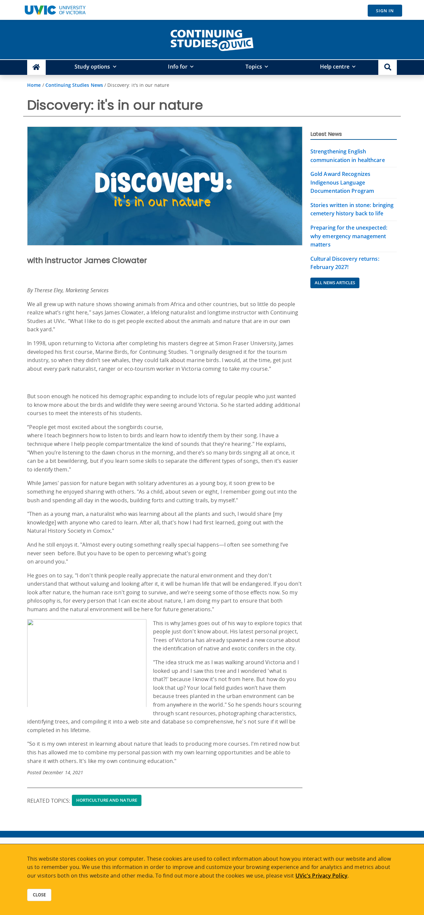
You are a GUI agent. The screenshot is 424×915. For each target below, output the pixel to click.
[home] (212, 39)
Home (34, 85)
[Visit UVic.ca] (55, 10)
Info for (177, 66)
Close (39, 895)
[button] (387, 67)
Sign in (385, 11)
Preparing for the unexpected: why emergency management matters (348, 236)
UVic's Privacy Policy (321, 875)
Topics (253, 66)
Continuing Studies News (74, 85)
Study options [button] (92, 66)
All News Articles (335, 283)
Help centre (334, 66)
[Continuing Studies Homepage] (36, 67)
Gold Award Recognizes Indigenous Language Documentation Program (342, 182)
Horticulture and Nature (106, 800)
